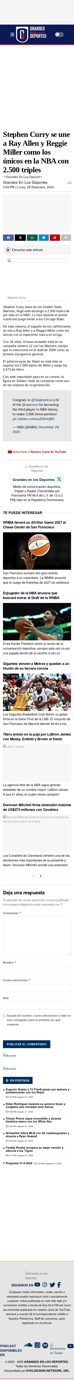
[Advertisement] (37, 86)
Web (6, 998)
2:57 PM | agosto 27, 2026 (20, 1155)
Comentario (12, 913)
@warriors (30, 405)
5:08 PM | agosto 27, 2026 (20, 1112)
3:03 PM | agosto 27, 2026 (20, 1141)
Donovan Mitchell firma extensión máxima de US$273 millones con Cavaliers (37, 807)
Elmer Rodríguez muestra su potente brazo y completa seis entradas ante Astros (36, 1105)
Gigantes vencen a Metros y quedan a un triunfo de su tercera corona (36, 666)
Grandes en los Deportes (25, 182)
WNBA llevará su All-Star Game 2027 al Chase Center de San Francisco (34, 524)
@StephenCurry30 (45, 400)
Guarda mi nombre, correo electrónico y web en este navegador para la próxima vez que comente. (39, 1020)
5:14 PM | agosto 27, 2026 (20, 1097)
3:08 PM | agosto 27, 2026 (20, 1126)
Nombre (9, 962)
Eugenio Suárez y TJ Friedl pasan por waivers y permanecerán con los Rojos (37, 1090)
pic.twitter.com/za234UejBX (33, 419)
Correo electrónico (17, 980)
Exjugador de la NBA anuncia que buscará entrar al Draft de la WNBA (31, 595)
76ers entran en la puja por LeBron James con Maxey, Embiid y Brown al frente (37, 736)
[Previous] (34, 876)
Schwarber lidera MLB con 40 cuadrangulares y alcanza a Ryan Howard (37, 1134)
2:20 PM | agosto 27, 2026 (48, 1163)
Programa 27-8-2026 (19, 1163)
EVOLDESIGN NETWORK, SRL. (48, 1370)
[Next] (41, 876)
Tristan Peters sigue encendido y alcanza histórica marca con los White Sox (33, 1119)
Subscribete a (39, 452)
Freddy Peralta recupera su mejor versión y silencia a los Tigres (35, 1149)
